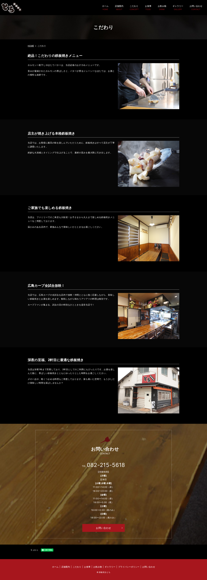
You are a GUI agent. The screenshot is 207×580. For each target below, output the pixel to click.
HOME (31, 46)
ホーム (105, 7)
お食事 (148, 7)
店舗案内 (119, 7)
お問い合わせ (196, 7)
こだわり (134, 7)
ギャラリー (178, 7)
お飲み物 (162, 7)
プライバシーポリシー (128, 566)
